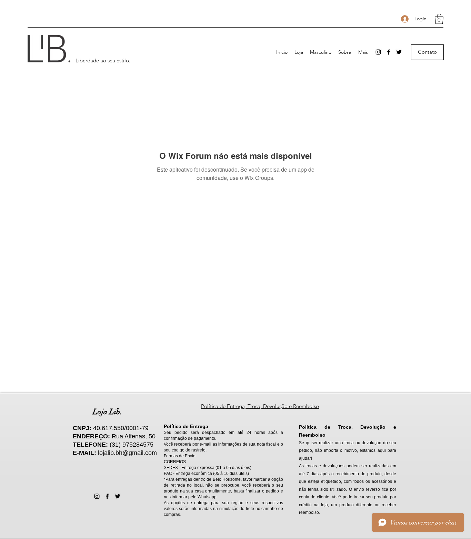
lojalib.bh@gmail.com (127, 452)
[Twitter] (398, 52)
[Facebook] (388, 52)
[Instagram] (378, 52)
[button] (439, 19)
